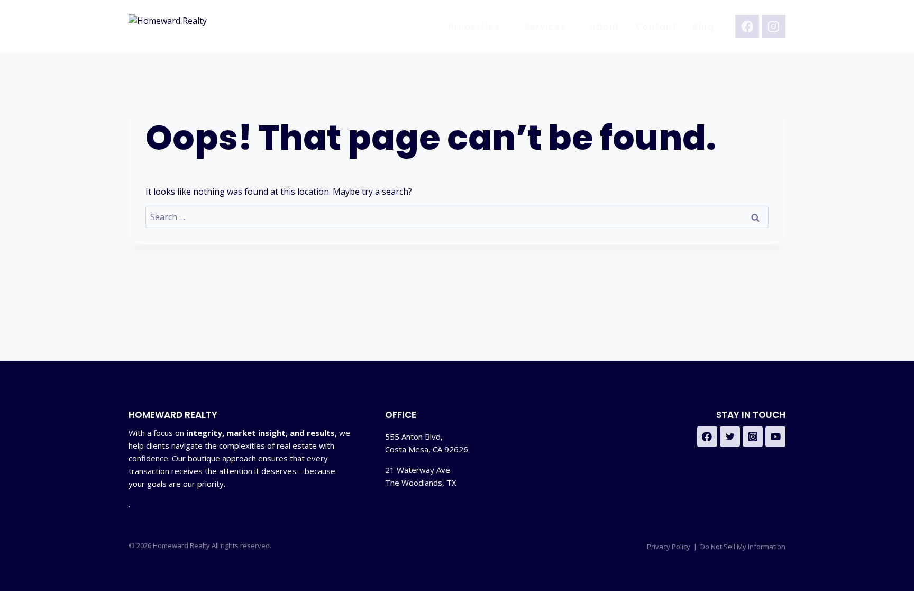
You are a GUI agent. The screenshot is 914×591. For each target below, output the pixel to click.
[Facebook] (747, 27)
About (605, 26)
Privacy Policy (668, 546)
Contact (656, 26)
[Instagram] (773, 27)
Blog (703, 26)
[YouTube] (775, 436)
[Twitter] (730, 436)
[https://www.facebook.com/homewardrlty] (707, 436)
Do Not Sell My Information (742, 546)
